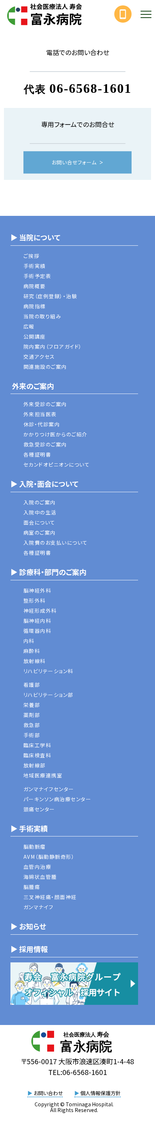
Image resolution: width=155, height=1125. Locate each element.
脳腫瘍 (31, 886)
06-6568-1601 (90, 88)
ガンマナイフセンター (48, 789)
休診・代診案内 (41, 424)
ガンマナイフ (38, 907)
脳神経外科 (37, 590)
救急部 (31, 725)
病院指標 (34, 306)
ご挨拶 (31, 255)
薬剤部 (31, 714)
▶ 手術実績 (29, 828)
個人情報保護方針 (97, 1093)
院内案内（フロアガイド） (52, 346)
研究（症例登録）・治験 (50, 296)
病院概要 (34, 286)
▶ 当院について (35, 237)
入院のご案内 (39, 502)
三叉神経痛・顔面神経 (50, 897)
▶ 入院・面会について (44, 483)
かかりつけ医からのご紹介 (55, 434)
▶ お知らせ (28, 926)
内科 (29, 640)
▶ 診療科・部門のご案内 (48, 572)
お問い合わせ (45, 1093)
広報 (29, 326)
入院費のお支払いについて (55, 542)
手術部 (31, 735)
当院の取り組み (42, 316)
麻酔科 (31, 650)
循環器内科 (37, 630)
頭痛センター (39, 809)
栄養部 (31, 704)
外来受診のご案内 (45, 404)
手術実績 (34, 265)
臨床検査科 (37, 755)
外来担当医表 (40, 414)
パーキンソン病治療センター (57, 799)
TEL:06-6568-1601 (77, 1072)
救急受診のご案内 (45, 444)
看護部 (31, 684)
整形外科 (34, 600)
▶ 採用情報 (29, 949)
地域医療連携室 (43, 775)
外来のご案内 (32, 386)
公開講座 (34, 336)
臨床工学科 (37, 745)
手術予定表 (37, 276)
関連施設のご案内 (45, 366)
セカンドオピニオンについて (56, 464)
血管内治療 (37, 866)
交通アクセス (39, 356)
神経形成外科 (40, 610)
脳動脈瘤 (34, 846)
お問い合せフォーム (74, 162)
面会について (39, 522)
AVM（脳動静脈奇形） (49, 856)
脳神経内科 (37, 620)
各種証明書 (37, 454)
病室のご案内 (39, 532)
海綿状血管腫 (40, 876)
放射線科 (34, 660)
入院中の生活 (40, 512)
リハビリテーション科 (48, 671)
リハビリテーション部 (48, 694)
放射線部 (34, 765)
